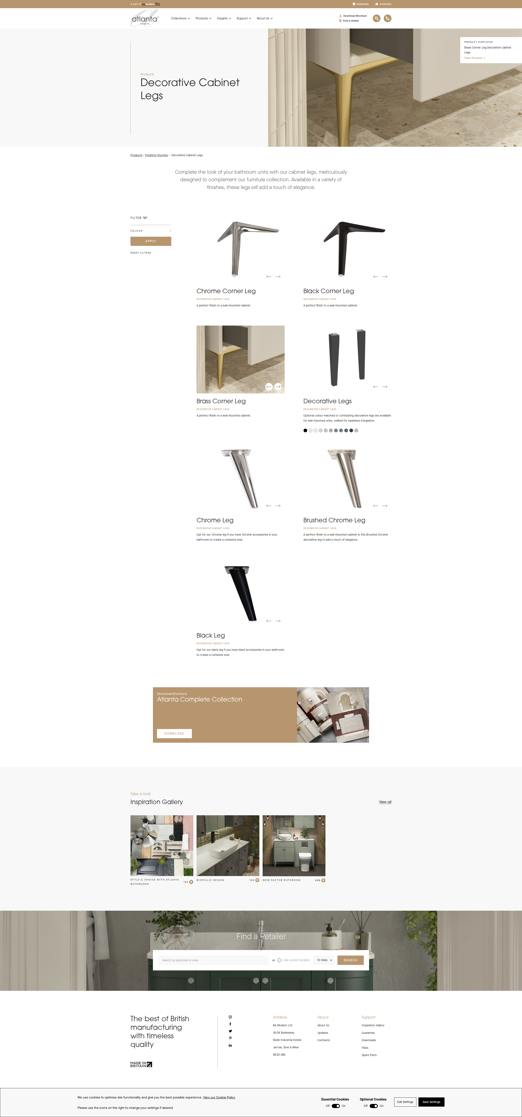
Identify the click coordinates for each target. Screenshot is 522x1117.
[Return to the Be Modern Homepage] (144, 18)
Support (242, 18)
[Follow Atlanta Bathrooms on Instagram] (230, 1017)
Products (202, 18)
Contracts (386, 4)
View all (385, 802)
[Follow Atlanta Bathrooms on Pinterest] (230, 1038)
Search (351, 960)
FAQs (365, 1048)
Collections (179, 18)
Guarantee (363, 4)
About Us (263, 18)
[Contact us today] (388, 18)
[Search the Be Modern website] (376, 18)
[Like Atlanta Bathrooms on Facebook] (230, 1024)
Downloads (369, 1040)
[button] (269, 276)
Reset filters (140, 252)
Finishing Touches (156, 155)
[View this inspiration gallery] (161, 845)
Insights (222, 18)
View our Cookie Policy (219, 1097)
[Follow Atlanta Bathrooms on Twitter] (230, 1031)
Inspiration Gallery (373, 1025)
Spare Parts (369, 1055)
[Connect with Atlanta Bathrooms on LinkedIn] (230, 1045)
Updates (322, 1033)
